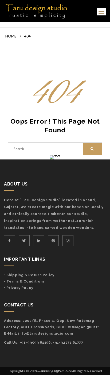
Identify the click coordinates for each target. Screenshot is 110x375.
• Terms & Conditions (24, 281)
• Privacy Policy (18, 288)
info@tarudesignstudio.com (45, 333)
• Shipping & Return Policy (29, 275)
